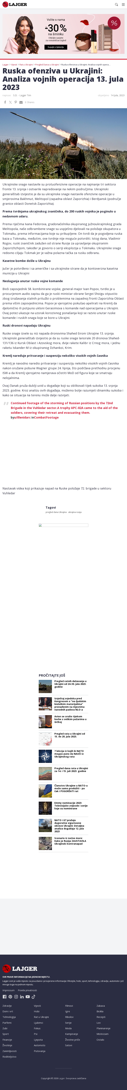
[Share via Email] (21, 102)
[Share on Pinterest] (15, 102)
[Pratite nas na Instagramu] (16, 997)
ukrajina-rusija (75, 512)
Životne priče (72, 1039)
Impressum (8, 990)
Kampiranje (71, 1033)
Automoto (39, 1045)
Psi (35, 1033)
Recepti (101, 1017)
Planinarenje (103, 1028)
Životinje (7, 1045)
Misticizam (102, 1033)
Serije (68, 1022)
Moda (68, 1028)
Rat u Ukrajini (41, 1017)
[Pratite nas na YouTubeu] (28, 997)
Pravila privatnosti (27, 990)
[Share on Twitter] (10, 102)
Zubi (4, 1028)
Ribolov (69, 1017)
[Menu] (123, 4)
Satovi (68, 1045)
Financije (7, 1039)
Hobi (36, 1011)
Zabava (101, 1005)
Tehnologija (9, 1017)
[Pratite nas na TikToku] (33, 997)
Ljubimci (38, 1022)
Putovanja (39, 1051)
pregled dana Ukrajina (56, 512)
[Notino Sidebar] (63, 572)
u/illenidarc (22, 417)
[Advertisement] (63, 648)
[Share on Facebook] (5, 102)
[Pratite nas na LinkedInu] (22, 997)
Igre (67, 1011)
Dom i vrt (7, 1011)
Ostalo (100, 1039)
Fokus (37, 1028)
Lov (99, 1022)
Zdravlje (7, 1005)
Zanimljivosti (9, 1051)
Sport (5, 1033)
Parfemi (6, 1022)
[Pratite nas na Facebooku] (4, 997)
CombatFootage (46, 417)
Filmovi (69, 1005)
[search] (116, 4)
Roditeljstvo (9, 1056)
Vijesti (37, 1005)
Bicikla (100, 1011)
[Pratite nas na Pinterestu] (10, 997)
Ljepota (38, 1039)
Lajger (62, 1078)
